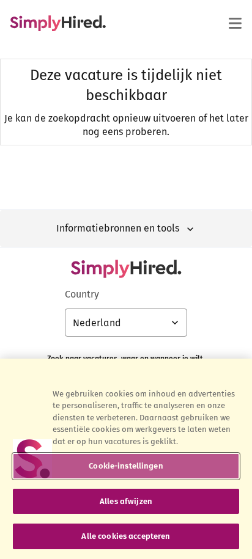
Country (82, 294)
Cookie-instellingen (126, 465)
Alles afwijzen (126, 501)
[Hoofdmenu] (235, 23)
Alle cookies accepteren (125, 536)
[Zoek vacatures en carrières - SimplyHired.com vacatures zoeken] (58, 23)
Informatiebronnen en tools (117, 228)
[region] (126, 459)
